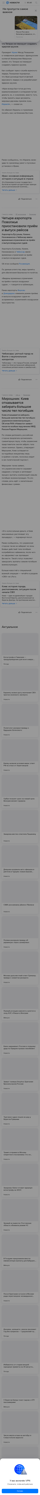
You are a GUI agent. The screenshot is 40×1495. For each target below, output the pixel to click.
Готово (20, 1491)
